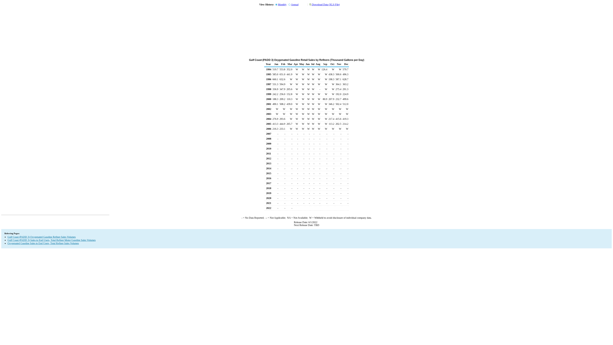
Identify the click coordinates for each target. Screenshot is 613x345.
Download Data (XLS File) (326, 4)
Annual (295, 4)
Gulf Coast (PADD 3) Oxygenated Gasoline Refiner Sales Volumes (42, 237)
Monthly (282, 4)
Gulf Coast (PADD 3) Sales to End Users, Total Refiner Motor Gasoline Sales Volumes (52, 240)
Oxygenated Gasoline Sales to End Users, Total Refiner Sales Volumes (43, 243)
